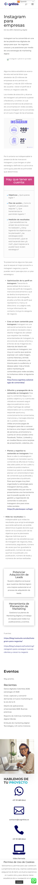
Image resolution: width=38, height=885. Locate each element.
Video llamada (19, 858)
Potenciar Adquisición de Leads (19, 575)
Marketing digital (20, 30)
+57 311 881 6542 (19, 800)
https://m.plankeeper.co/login (20, 509)
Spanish (23, 1)
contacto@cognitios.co (19, 820)
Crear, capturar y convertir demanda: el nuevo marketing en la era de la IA (18, 699)
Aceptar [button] (19, 882)
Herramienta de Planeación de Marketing (19, 606)
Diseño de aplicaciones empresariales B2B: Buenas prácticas (15, 709)
